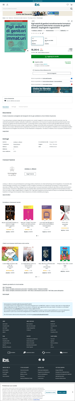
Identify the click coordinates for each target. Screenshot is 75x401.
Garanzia (22, 376)
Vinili (52, 328)
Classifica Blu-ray (7, 343)
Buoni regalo (5, 372)
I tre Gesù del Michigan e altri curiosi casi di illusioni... (46, 223)
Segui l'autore (30, 174)
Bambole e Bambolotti (32, 345)
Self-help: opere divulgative (56, 290)
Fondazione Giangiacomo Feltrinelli (63, 374)
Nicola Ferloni (50, 30)
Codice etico (41, 378)
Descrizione (6, 106)
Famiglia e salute (32, 289)
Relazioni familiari (43, 289)
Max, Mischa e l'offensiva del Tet (47, 264)
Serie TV (4, 345)
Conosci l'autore (23, 106)
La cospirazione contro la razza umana (28, 264)
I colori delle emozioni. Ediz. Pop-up (10, 264)
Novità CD (53, 324)
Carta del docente (24, 370)
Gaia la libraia (6, 376)
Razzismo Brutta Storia (61, 378)
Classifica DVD (6, 341)
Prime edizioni (30, 324)
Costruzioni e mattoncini (32, 338)
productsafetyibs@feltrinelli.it (40, 314)
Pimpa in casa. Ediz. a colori (65, 264)
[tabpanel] (10, 219)
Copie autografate (31, 328)
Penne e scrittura (54, 343)
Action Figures (30, 347)
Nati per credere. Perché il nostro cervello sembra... (28, 223)
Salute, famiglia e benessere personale (16, 289)
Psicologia (8, 287)
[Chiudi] (72, 392)
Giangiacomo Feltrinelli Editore (62, 372)
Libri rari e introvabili (31, 326)
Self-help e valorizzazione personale (37, 290)
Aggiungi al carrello (53, 56)
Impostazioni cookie (50, 392)
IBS (36, 52)
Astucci (52, 347)
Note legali (6, 294)
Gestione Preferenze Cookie (26, 378)
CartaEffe (5, 374)
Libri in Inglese (6, 330)
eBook (4, 332)
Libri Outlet (5, 328)
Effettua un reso (23, 374)
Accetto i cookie (62, 392)
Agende (52, 341)
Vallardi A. (63, 30)
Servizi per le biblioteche (43, 370)
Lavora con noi (41, 376)
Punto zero (65, 222)
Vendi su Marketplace (42, 374)
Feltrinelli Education (60, 376)
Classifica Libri (6, 326)
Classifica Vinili (54, 332)
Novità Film (5, 338)
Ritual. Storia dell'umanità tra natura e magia (10, 223)
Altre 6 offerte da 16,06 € (43, 52)
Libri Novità (5, 324)
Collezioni (29, 330)
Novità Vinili (53, 330)
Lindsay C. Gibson (37, 30)
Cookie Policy (36, 399)
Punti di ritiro (5, 370)
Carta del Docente (47, 78)
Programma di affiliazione (44, 372)
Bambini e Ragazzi (7, 347)
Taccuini (53, 338)
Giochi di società (30, 343)
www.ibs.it (18, 308)
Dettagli (14, 106)
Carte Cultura (23, 372)
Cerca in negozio (51, 73)
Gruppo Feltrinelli (59, 370)
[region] (37, 392)
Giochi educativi (30, 341)
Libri (4, 287)
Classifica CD (54, 326)
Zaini (52, 345)
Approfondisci (6, 194)
